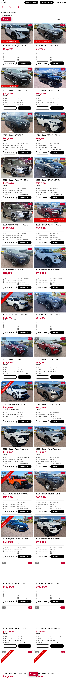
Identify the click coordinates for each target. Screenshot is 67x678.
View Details (9, 63)
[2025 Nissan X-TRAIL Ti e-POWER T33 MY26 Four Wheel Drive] (50, 347)
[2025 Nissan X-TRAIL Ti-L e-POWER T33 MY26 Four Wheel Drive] (50, 302)
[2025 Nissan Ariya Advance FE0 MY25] (17, 33)
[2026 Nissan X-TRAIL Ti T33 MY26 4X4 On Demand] (50, 391)
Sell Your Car (47, 2)
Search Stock (31, 2)
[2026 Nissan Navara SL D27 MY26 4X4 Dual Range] (50, 481)
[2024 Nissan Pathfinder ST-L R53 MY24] (17, 302)
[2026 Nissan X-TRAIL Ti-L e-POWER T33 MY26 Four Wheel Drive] (50, 122)
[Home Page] (3, 2)
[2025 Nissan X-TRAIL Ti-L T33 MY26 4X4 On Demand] (17, 122)
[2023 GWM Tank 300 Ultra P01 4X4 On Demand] (17, 481)
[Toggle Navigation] (64, 7)
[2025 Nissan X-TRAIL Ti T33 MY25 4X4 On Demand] (17, 78)
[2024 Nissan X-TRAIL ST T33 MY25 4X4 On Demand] (50, 660)
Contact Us (24, 63)
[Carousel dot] (10, 131)
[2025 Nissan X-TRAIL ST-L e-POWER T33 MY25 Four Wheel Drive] (50, 33)
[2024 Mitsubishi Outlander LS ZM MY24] (17, 660)
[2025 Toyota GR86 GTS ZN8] (17, 526)
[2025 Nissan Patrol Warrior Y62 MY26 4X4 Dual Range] (17, 436)
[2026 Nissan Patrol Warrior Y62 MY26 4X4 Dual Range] (50, 257)
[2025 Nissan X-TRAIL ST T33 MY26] (50, 167)
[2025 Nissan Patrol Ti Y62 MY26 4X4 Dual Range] (50, 78)
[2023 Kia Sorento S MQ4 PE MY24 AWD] (17, 391)
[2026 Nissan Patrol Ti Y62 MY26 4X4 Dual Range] (17, 571)
